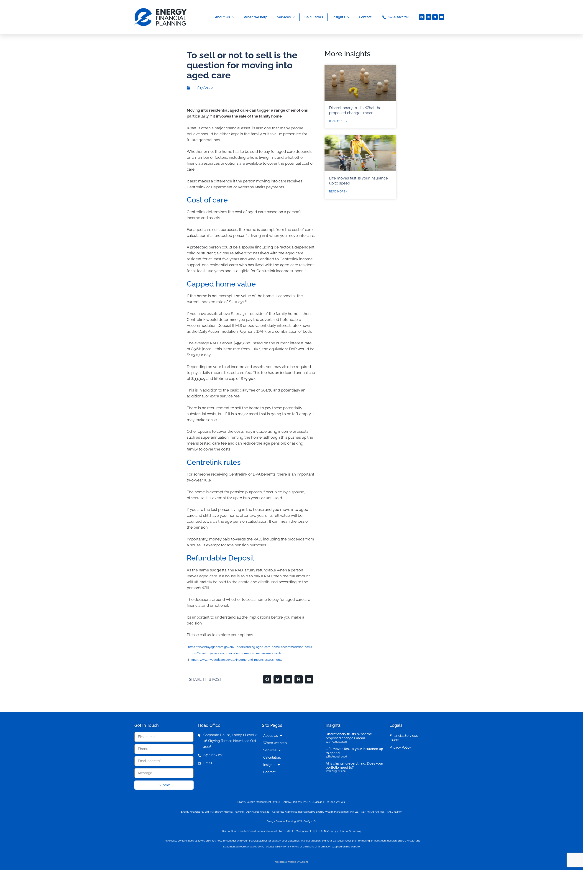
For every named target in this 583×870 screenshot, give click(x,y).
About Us (222, 17)
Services (284, 17)
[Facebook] (421, 17)
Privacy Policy (400, 747)
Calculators (313, 17)
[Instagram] (428, 17)
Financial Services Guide (404, 738)
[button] (267, 679)
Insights (338, 17)
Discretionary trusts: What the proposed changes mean (349, 736)
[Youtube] (441, 17)
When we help (255, 17)
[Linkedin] (435, 17)
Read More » (338, 121)
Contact (365, 17)
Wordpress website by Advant (291, 862)
